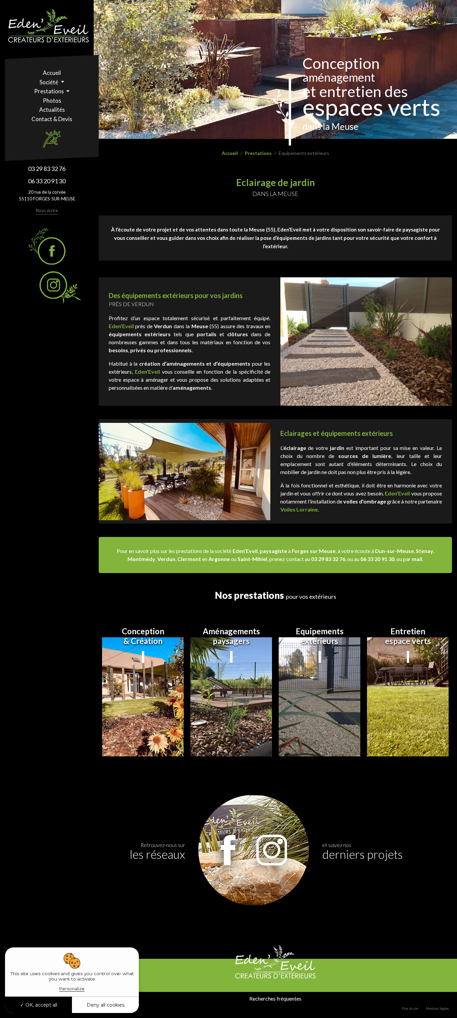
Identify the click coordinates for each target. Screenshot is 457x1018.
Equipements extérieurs (320, 636)
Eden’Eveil (121, 326)
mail (417, 559)
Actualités (52, 109)
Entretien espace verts (408, 636)
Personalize (72, 988)
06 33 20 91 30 (47, 181)
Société (49, 82)
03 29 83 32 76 (47, 168)
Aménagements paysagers (231, 636)
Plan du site (410, 1008)
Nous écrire (47, 210)
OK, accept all (40, 1005)
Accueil (52, 72)
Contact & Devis (51, 118)
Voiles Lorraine (299, 509)
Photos (52, 100)
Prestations (49, 91)
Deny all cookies (105, 1005)
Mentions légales (437, 1008)
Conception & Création (143, 636)
